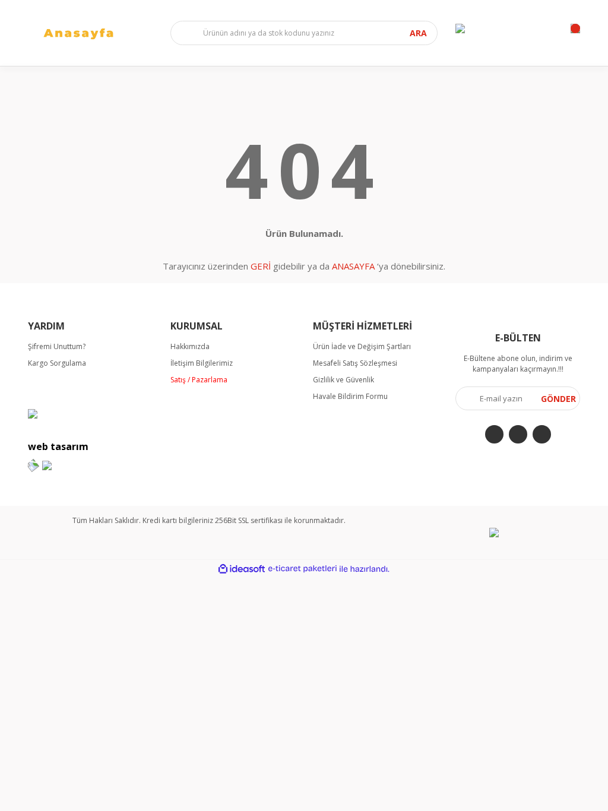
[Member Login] (460, 28)
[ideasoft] (241, 569)
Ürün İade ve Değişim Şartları (362, 346)
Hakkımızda (190, 346)
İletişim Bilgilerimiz (201, 363)
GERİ (261, 266)
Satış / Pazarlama (198, 380)
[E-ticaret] (302, 568)
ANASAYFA (353, 266)
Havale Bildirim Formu (350, 396)
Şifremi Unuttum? (57, 346)
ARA (418, 33)
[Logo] (90, 33)
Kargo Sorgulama (57, 363)
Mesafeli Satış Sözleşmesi (355, 363)
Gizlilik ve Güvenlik (343, 380)
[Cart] (575, 28)
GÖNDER (558, 398)
